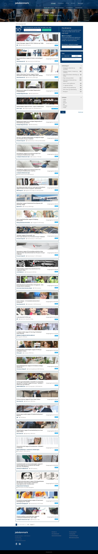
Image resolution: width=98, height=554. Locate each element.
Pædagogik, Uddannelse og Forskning (69, 68)
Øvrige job (65, 91)
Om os (67, 3)
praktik (64, 107)
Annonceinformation (56, 535)
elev (64, 104)
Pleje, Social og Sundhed (68, 78)
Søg (63, 112)
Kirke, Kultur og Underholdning (70, 89)
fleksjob (65, 102)
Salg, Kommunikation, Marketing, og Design (71, 75)
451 (28, 524)
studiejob (65, 106)
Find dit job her (66, 28)
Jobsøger (53, 3)
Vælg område (66, 56)
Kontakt (73, 3)
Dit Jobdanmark (78, 7)
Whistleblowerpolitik (74, 537)
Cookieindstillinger (73, 535)
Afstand (76, 56)
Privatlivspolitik (72, 532)
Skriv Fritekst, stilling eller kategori (70, 44)
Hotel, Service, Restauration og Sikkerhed (69, 80)
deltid (64, 101)
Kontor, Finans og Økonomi (69, 83)
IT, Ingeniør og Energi (68, 85)
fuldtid (64, 99)
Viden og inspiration (59, 7)
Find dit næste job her (49, 7)
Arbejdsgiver (61, 3)
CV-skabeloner (69, 7)
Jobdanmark (40, 15)
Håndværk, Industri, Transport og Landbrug (70, 72)
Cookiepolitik (72, 533)
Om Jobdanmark (55, 533)
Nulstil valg (80, 112)
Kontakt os (54, 532)
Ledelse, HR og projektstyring (69, 87)
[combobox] (72, 47)
